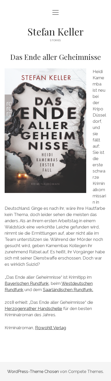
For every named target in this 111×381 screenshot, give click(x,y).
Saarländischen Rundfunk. (68, 289)
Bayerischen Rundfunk (27, 283)
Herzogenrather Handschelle (33, 308)
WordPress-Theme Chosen (33, 371)
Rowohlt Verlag (50, 327)
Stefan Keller (55, 31)
